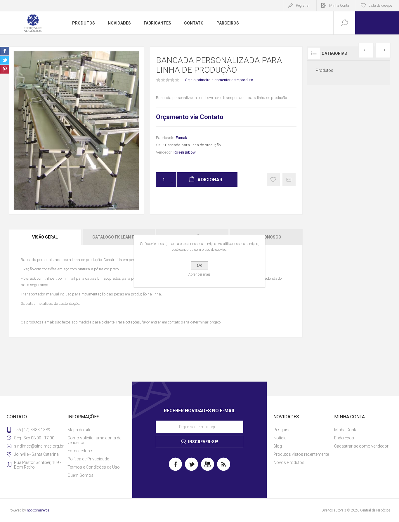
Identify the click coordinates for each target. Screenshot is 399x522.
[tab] (45, 237)
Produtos (324, 70)
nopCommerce (38, 510)
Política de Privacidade (88, 459)
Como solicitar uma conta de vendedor (94, 440)
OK (199, 265)
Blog (277, 446)
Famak (181, 137)
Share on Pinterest (4, 69)
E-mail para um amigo (289, 179)
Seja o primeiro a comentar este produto (219, 80)
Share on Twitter (4, 60)
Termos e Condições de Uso (93, 467)
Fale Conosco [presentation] (266, 237)
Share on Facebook (4, 51)
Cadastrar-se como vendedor (361, 446)
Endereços (344, 438)
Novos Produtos (288, 462)
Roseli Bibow (185, 152)
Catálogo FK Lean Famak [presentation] (118, 237)
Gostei (273, 179)
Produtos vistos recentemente (301, 454)
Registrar (303, 6)
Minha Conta (339, 6)
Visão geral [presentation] (45, 237)
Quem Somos (80, 475)
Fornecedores (80, 450)
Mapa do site (79, 429)
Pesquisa (282, 429)
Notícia (280, 438)
